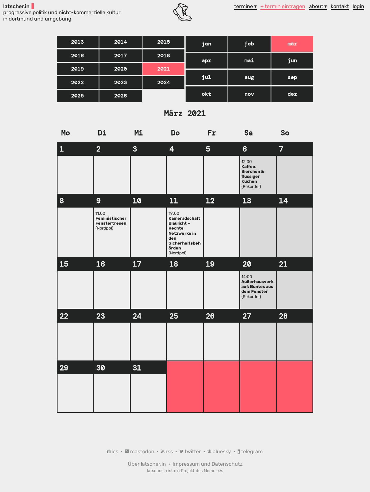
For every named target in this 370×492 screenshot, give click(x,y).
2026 (120, 95)
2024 (163, 82)
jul (206, 77)
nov (249, 93)
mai (249, 60)
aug (249, 77)
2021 (163, 68)
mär (292, 43)
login (358, 6)
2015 (163, 41)
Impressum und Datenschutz (208, 464)
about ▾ (318, 6)
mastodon (142, 451)
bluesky (221, 451)
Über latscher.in (147, 464)
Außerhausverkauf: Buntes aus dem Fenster (257, 286)
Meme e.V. (213, 470)
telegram (251, 451)
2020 (120, 68)
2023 (120, 82)
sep (292, 77)
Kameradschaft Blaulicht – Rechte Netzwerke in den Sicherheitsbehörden (185, 233)
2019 (77, 68)
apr (206, 60)
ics (114, 451)
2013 (77, 41)
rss (169, 451)
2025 (77, 95)
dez (292, 93)
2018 (163, 55)
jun (292, 60)
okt (206, 93)
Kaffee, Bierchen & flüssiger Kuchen (252, 174)
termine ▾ (245, 6)
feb (249, 43)
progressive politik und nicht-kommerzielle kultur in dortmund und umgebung (62, 12)
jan (206, 43)
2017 (120, 55)
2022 (77, 82)
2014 (120, 41)
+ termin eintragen (282, 6)
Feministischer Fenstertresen (111, 221)
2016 (77, 55)
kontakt (340, 6)
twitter (193, 451)
